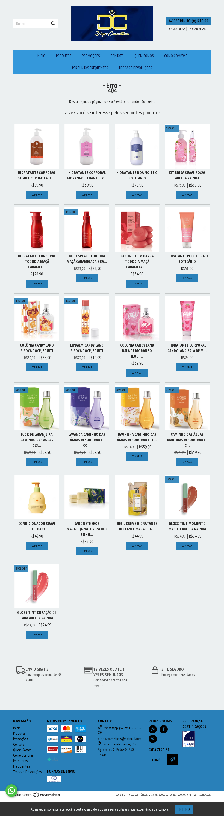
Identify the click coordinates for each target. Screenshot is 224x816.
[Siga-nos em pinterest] (153, 739)
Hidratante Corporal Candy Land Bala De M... (187, 347)
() (190, 20)
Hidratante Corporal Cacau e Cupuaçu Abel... (36, 175)
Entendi (184, 809)
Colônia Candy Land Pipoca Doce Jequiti (37, 347)
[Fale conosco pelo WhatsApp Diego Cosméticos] (11, 790)
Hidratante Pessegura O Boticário (187, 258)
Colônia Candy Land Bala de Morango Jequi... (137, 350)
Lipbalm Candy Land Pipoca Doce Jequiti (87, 347)
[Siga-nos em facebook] (164, 729)
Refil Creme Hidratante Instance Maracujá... (137, 526)
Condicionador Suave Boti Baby (36, 526)
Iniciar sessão (198, 29)
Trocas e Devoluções (135, 67)
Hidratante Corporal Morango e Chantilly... (87, 175)
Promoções (91, 55)
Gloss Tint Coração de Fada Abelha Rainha (36, 615)
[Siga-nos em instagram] (153, 729)
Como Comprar (176, 55)
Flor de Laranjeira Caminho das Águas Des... (36, 440)
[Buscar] (53, 23)
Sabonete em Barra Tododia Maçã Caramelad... (137, 261)
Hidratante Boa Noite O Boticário (137, 175)
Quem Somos (144, 55)
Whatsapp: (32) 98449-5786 (122, 727)
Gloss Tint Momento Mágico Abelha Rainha (187, 526)
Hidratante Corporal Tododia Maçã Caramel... (36, 261)
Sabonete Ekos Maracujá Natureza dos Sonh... (87, 529)
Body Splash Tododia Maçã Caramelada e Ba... (87, 258)
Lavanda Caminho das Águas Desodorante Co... (87, 440)
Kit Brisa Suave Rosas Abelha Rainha (187, 175)
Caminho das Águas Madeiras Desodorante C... (187, 440)
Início (41, 55)
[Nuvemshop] (37, 796)
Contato (117, 55)
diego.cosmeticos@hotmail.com (119, 738)
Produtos (63, 55)
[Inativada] (196, 739)
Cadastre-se (177, 29)
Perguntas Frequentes (90, 67)
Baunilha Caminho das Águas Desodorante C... (137, 437)
